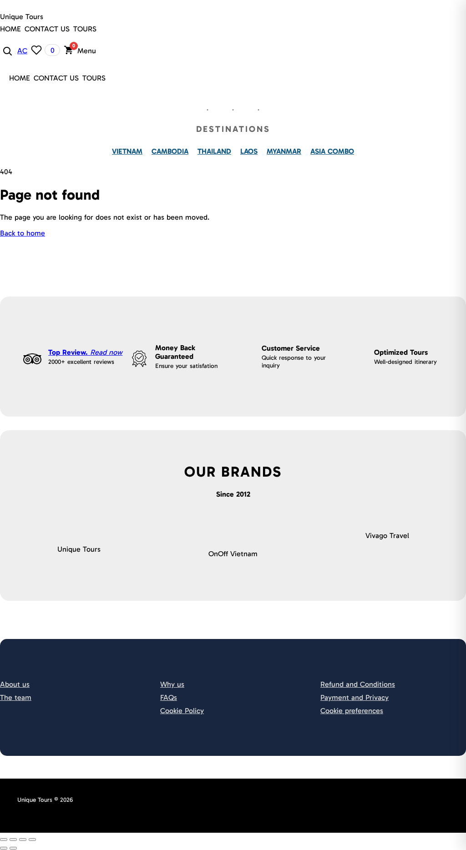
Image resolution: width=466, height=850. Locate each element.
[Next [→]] (13, 848)
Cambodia (170, 151)
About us (15, 684)
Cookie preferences (351, 710)
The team (15, 697)
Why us (172, 684)
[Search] (7, 50)
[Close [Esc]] (3, 839)
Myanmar (284, 151)
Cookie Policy (182, 710)
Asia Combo (332, 151)
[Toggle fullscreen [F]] (22, 839)
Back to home (22, 233)
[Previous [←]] (3, 848)
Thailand (214, 151)
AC (22, 50)
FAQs (168, 697)
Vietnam (127, 151)
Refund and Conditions (357, 684)
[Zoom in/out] (32, 839)
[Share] (13, 839)
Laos (249, 151)
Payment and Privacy (354, 697)
